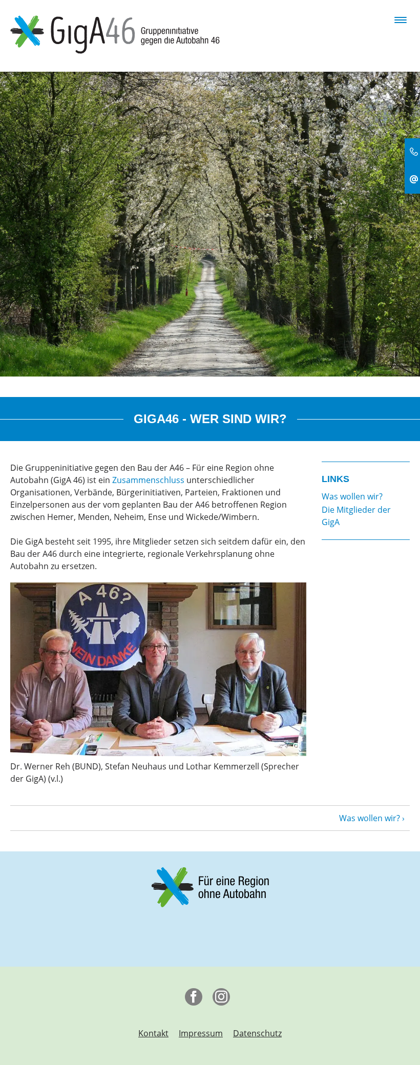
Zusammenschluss (148, 480)
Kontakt (153, 1033)
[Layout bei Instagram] (224, 999)
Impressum (201, 1033)
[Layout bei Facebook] (196, 999)
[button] (400, 17)
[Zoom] (158, 669)
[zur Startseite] (115, 33)
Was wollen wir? (369, 818)
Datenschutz (257, 1033)
